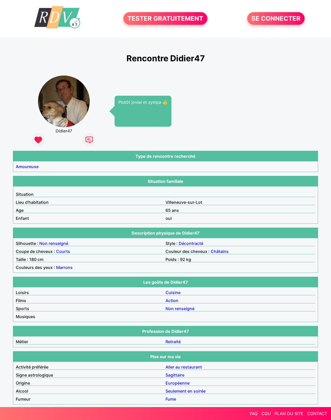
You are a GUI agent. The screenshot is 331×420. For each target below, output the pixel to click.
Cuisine (173, 292)
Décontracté (191, 243)
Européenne (178, 383)
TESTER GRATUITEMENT (165, 18)
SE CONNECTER (275, 18)
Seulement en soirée (186, 391)
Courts (63, 251)
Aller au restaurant (184, 367)
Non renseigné (53, 243)
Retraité (173, 341)
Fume (171, 399)
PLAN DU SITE (289, 413)
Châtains (220, 251)
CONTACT (317, 413)
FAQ (254, 413)
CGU (266, 413)
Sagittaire (175, 375)
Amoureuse (27, 166)
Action (172, 300)
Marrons (64, 267)
